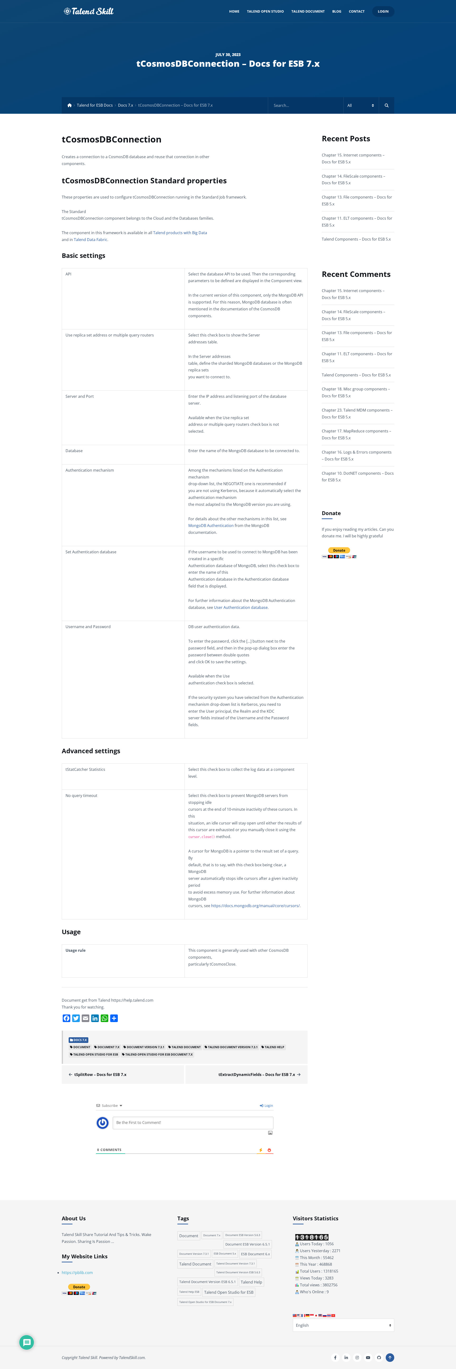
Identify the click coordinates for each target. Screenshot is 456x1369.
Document (81, 1047)
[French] (303, 1315)
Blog (336, 11)
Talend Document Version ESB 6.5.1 (207, 1281)
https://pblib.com (77, 1272)
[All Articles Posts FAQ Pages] (331, 105)
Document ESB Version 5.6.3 (242, 1235)
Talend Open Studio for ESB (95, 1054)
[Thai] (329, 1315)
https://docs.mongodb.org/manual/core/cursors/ (255, 905)
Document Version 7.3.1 (145, 1047)
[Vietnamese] (333, 1315)
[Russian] (325, 1315)
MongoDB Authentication (211, 525)
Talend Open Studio (265, 11)
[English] (299, 1315)
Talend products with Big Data (180, 232)
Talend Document (308, 11)
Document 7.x (108, 1047)
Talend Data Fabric (90, 239)
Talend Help (274, 1047)
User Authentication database (241, 607)
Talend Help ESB (189, 1291)
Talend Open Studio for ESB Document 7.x (159, 1054)
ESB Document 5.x (225, 1253)
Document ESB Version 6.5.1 (247, 1244)
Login (383, 11)
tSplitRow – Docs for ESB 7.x (100, 1074)
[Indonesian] (312, 1315)
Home (234, 11)
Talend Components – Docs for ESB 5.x (356, 239)
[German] (308, 1315)
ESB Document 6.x (255, 1254)
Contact (357, 11)
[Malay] (320, 1315)
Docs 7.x (125, 105)
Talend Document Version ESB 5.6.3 (238, 1272)
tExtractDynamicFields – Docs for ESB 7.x (256, 1074)
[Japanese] (316, 1315)
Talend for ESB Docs (95, 105)
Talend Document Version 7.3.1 (233, 1047)
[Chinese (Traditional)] (295, 1315)
